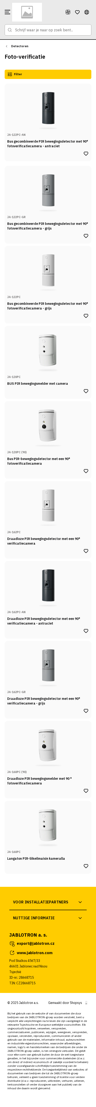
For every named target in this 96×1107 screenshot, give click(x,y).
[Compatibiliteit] (68, 12)
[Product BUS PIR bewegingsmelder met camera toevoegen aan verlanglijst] (86, 391)
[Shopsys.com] (86, 1002)
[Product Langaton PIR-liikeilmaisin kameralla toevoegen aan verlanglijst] (86, 866)
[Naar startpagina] (36, 12)
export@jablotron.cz (36, 943)
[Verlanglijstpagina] (77, 12)
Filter (18, 74)
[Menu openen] (7, 12)
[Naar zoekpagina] (10, 30)
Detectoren (19, 46)
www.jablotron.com (34, 952)
